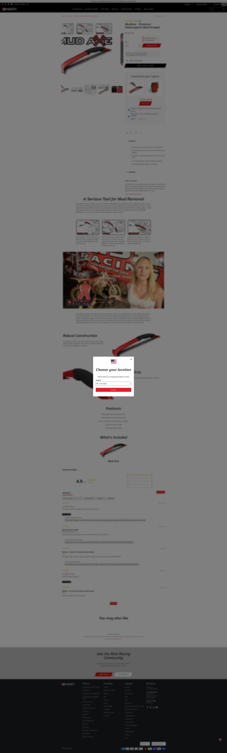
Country (98, 380)
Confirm (113, 390)
